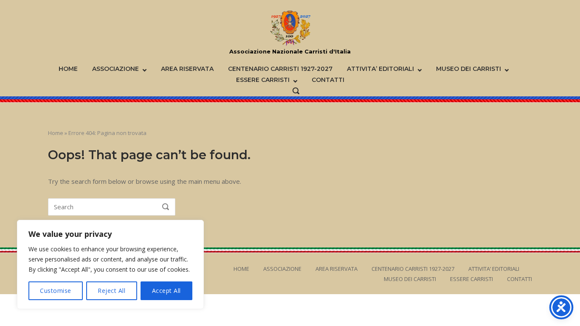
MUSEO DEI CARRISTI (468, 69)
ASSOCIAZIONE (115, 69)
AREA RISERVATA (187, 69)
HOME (68, 69)
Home (55, 133)
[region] (110, 264)
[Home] (290, 28)
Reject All (111, 291)
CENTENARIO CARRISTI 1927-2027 (280, 69)
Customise (55, 291)
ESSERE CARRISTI (263, 80)
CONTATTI (328, 80)
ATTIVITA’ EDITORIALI (380, 69)
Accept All (166, 291)
